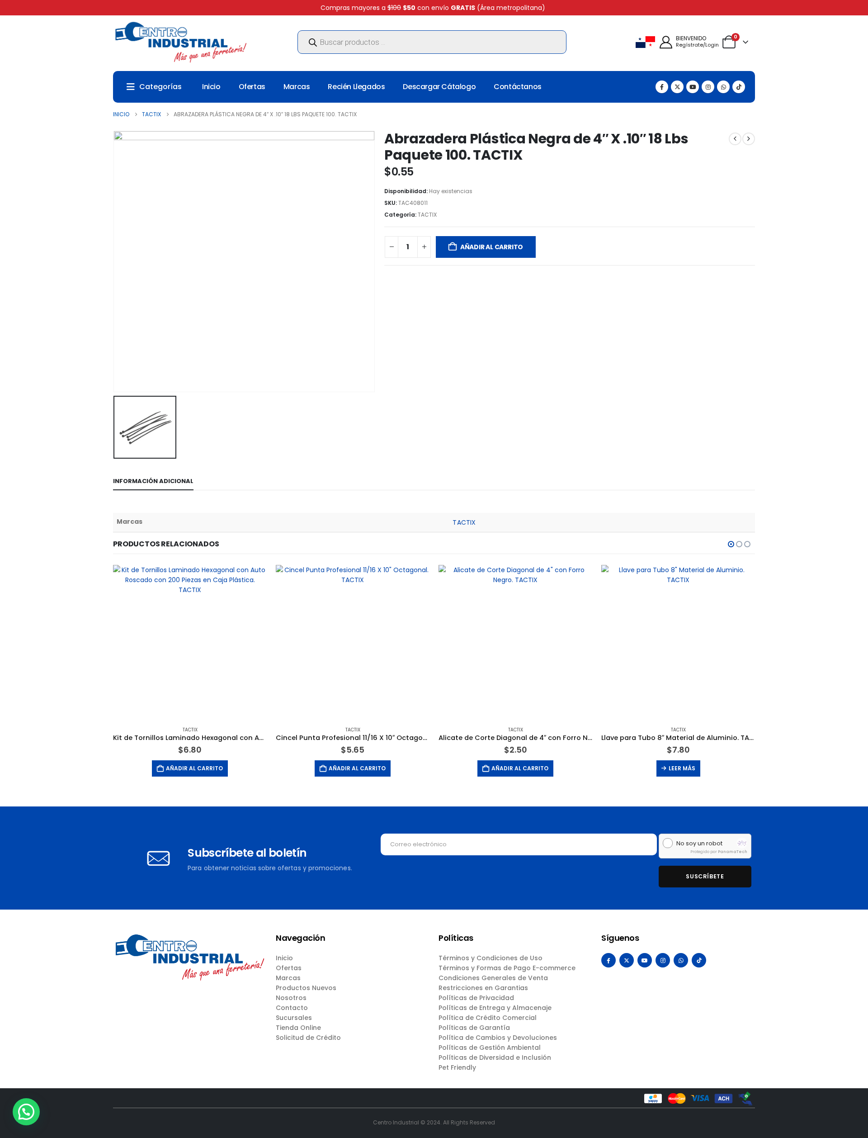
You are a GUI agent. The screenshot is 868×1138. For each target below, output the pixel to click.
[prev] (735, 139)
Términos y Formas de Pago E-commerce (507, 967)
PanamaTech (732, 851)
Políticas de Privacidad (476, 997)
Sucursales (294, 1017)
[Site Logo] (181, 42)
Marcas (296, 86)
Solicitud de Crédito (308, 1037)
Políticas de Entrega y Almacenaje (495, 1007)
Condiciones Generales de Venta (493, 977)
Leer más (682, 768)
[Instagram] (708, 87)
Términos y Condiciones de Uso (490, 958)
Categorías (160, 86)
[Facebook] (662, 87)
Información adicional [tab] (153, 481)
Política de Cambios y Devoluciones (498, 1037)
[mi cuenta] (666, 42)
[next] (748, 139)
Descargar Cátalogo (439, 86)
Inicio (211, 86)
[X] (677, 87)
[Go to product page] (190, 642)
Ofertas (252, 86)
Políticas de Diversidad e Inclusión (495, 1057)
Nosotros (291, 997)
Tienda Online (298, 1027)
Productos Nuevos (306, 987)
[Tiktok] (738, 87)
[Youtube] (692, 87)
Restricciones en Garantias (483, 987)
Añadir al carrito (491, 246)
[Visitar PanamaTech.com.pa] (741, 843)
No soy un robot (699, 843)
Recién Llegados (356, 86)
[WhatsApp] (723, 87)
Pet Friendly (457, 1067)
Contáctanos (518, 86)
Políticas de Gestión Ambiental (490, 1047)
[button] (731, 544)
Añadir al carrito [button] (194, 768)
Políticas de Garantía (474, 1027)
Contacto (292, 1007)
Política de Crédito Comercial (488, 1017)
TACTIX (427, 214)
